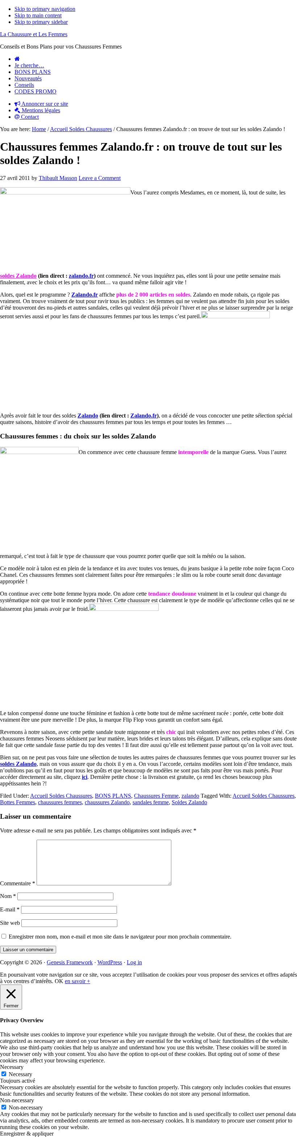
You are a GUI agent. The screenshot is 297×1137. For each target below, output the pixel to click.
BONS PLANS (113, 796)
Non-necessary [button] (17, 1100)
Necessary (20, 1074)
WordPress (109, 962)
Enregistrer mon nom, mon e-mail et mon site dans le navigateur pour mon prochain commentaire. (120, 936)
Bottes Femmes (17, 802)
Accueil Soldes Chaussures (61, 796)
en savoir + (77, 981)
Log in (134, 962)
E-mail (10, 909)
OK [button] (59, 981)
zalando (190, 796)
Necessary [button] (12, 1067)
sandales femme (151, 802)
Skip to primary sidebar (41, 22)
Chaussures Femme (156, 796)
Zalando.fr (143, 415)
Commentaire (17, 883)
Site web (10, 923)
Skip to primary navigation (44, 9)
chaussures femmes (60, 802)
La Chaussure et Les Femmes (33, 34)
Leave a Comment (100, 178)
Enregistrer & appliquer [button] (27, 1133)
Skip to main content (38, 15)
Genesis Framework (70, 962)
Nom (8, 896)
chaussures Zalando (107, 802)
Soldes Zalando (189, 802)
